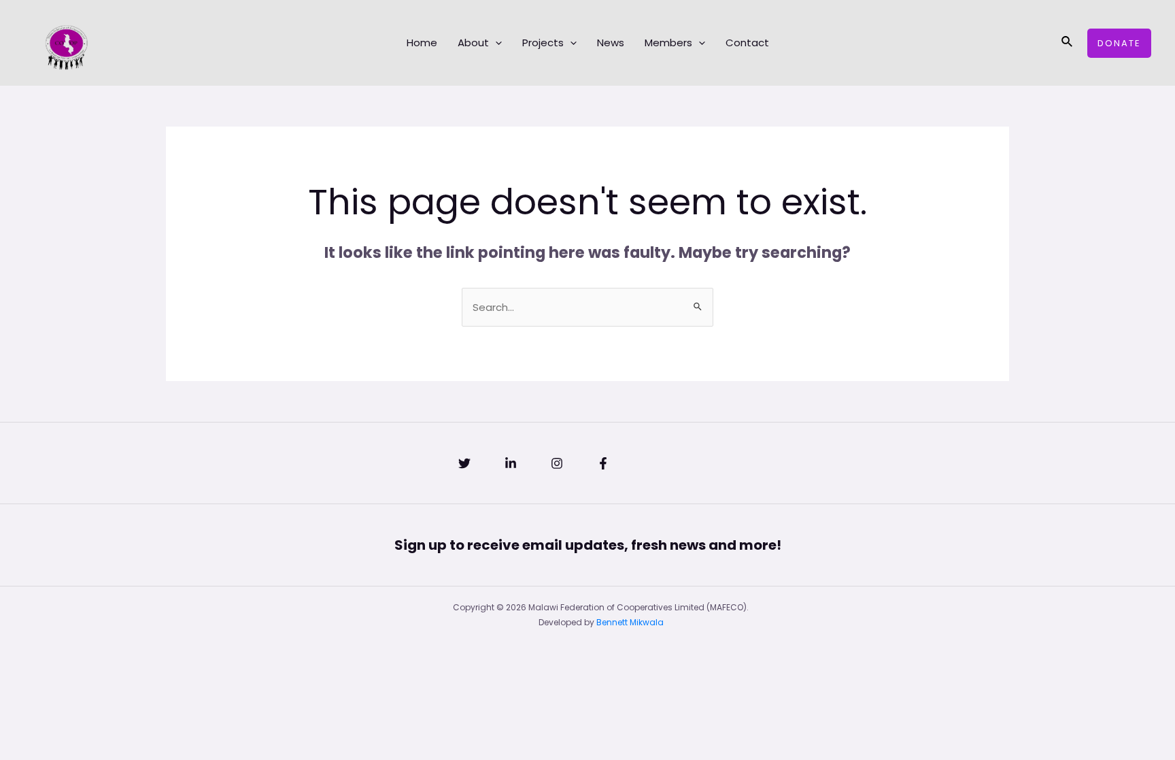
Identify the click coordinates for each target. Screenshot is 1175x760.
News (610, 42)
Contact (747, 42)
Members (668, 42)
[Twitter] (464, 463)
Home (422, 42)
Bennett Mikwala (630, 622)
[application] (495, 43)
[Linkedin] (511, 463)
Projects (543, 42)
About (473, 42)
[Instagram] (557, 463)
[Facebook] (603, 463)
